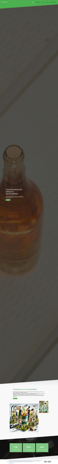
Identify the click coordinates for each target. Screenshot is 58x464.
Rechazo (49, 461)
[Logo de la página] (5, 3)
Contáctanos (15, 398)
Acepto (45, 461)
